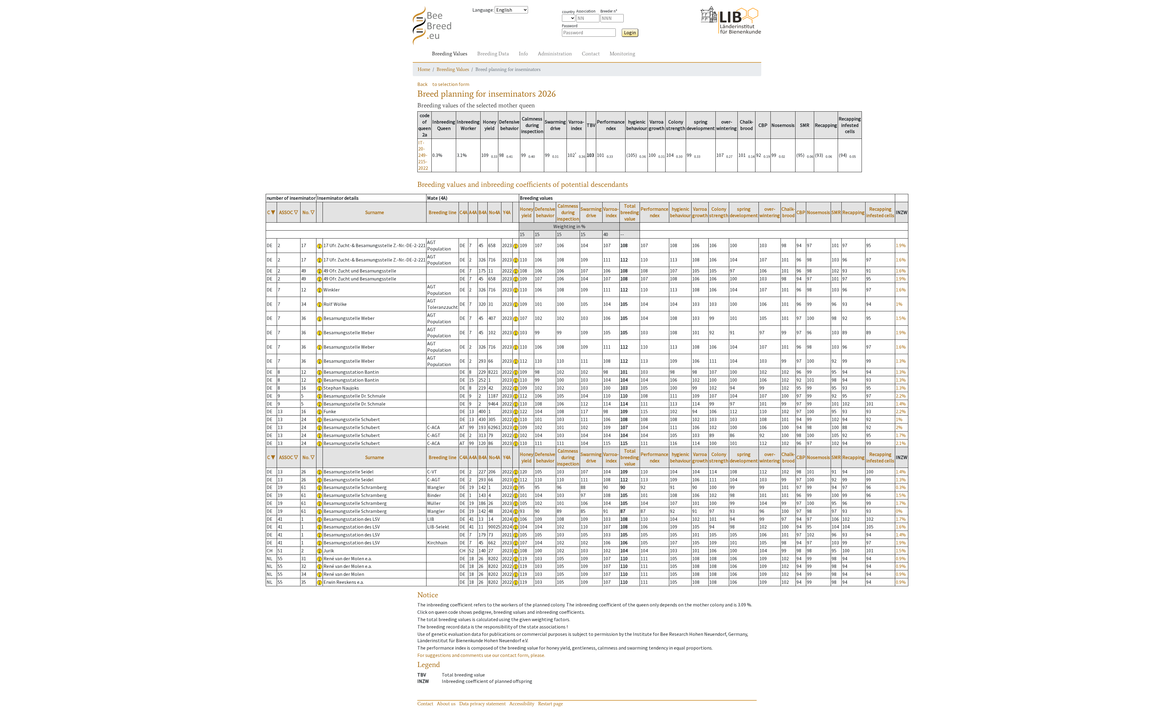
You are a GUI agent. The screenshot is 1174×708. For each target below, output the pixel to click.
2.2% (901, 396)
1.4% (901, 404)
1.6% (901, 260)
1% (899, 304)
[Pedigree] (515, 245)
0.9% (901, 558)
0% (899, 511)
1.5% (901, 318)
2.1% (901, 443)
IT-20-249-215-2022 (423, 155)
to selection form (450, 84)
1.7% (901, 435)
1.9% (901, 245)
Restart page (550, 703)
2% (899, 427)
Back (422, 84)
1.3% (901, 361)
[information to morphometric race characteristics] (319, 245)
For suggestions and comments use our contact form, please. (481, 655)
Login (630, 32)
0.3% (901, 487)
